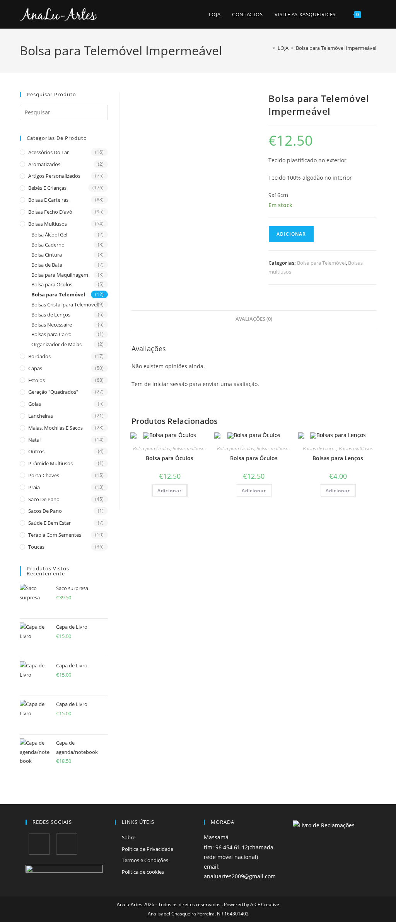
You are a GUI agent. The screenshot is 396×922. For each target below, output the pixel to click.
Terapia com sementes (54, 534)
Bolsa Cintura (46, 254)
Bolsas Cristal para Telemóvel (64, 304)
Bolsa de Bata (46, 264)
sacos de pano (45, 510)
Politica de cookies (143, 871)
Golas (34, 403)
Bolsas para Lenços (337, 458)
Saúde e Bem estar (49, 522)
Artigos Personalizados (54, 175)
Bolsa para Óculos (51, 284)
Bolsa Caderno (48, 244)
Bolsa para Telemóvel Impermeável (336, 47)
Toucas (36, 546)
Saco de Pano (44, 499)
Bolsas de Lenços (50, 314)
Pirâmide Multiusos (50, 463)
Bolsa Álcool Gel (49, 234)
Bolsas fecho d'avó (50, 211)
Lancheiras (40, 415)
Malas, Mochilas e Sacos (55, 427)
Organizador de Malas (56, 344)
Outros (36, 451)
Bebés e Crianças (47, 187)
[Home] (268, 47)
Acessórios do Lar (48, 152)
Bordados (39, 356)
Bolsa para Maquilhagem (59, 274)
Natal (34, 439)
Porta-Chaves (43, 475)
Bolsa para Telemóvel (58, 294)
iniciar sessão (170, 384)
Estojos (36, 380)
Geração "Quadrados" (53, 391)
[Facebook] (39, 844)
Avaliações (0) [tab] (254, 319)
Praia (34, 487)
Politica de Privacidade (147, 848)
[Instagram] (66, 844)
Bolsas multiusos (47, 223)
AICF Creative (264, 904)
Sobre (128, 837)
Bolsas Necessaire (51, 324)
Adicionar (291, 234)
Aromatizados (44, 164)
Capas (35, 368)
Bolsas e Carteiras (48, 199)
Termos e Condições (145, 860)
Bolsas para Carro (51, 334)
